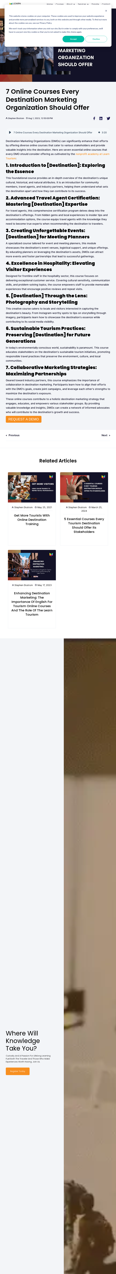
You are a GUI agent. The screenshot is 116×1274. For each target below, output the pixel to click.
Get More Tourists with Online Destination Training (32, 519)
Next (105, 435)
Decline (96, 39)
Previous (14, 435)
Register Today (17, 1071)
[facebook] (94, 118)
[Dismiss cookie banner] (106, 10)
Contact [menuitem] (106, 4)
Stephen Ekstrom (16, 118)
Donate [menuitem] (95, 4)
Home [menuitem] (50, 4)
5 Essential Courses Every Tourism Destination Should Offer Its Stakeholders (84, 525)
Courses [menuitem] (60, 4)
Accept (73, 39)
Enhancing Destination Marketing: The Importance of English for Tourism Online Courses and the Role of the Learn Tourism (31, 604)
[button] (10, 132)
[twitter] (108, 118)
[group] (58, 132)
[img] (99, 132)
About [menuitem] (69, 4)
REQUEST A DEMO (23, 419)
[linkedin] (100, 118)
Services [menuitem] (82, 4)
